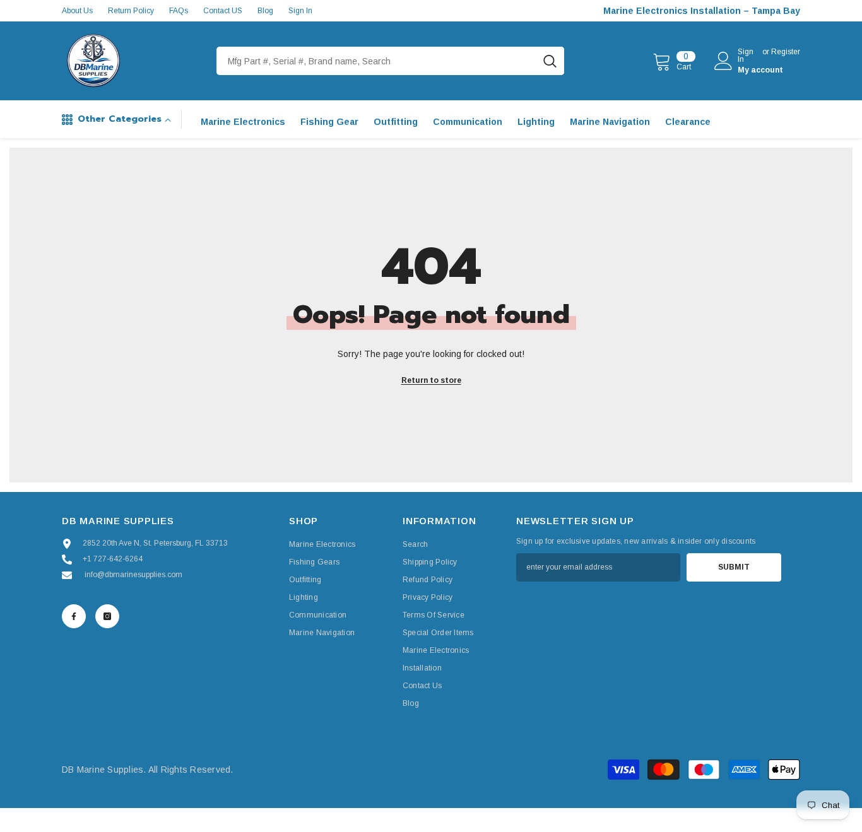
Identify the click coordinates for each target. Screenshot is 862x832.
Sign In (300, 10)
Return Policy (131, 10)
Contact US (222, 10)
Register (785, 52)
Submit (734, 567)
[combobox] (376, 61)
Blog (265, 10)
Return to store (431, 380)
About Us (77, 10)
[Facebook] (74, 616)
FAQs (178, 10)
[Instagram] (107, 616)
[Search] (390, 61)
